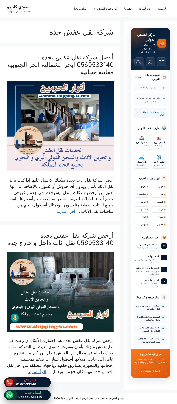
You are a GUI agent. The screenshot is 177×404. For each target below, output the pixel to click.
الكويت (160, 202)
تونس (143, 224)
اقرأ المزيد (66, 211)
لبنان (144, 217)
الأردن (143, 187)
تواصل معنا (80, 8)
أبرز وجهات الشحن (107, 8)
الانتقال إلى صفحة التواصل (150, 371)
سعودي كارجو (19, 6)
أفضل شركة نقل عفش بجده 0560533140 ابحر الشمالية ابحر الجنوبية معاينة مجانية (61, 64)
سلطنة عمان (141, 194)
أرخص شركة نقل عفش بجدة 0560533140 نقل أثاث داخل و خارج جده (60, 239)
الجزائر (160, 224)
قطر (161, 194)
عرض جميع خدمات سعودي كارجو (150, 113)
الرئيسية (162, 8)
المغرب (143, 209)
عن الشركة (145, 8)
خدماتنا (128, 8)
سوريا (160, 217)
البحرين (143, 202)
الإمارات (160, 187)
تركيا (161, 209)
